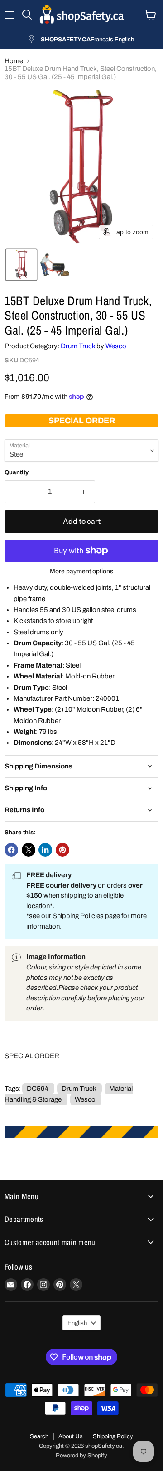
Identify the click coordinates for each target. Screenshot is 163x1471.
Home (14, 61)
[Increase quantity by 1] (84, 491)
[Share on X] (28, 850)
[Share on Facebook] (11, 850)
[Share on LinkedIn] (45, 850)
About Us (70, 1436)
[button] (21, 264)
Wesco (115, 346)
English (124, 39)
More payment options (81, 571)
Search (39, 1436)
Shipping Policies (78, 915)
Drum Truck (78, 346)
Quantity (17, 472)
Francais (102, 39)
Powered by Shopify (81, 1455)
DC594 (37, 1088)
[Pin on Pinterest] (62, 850)
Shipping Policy (113, 1436)
